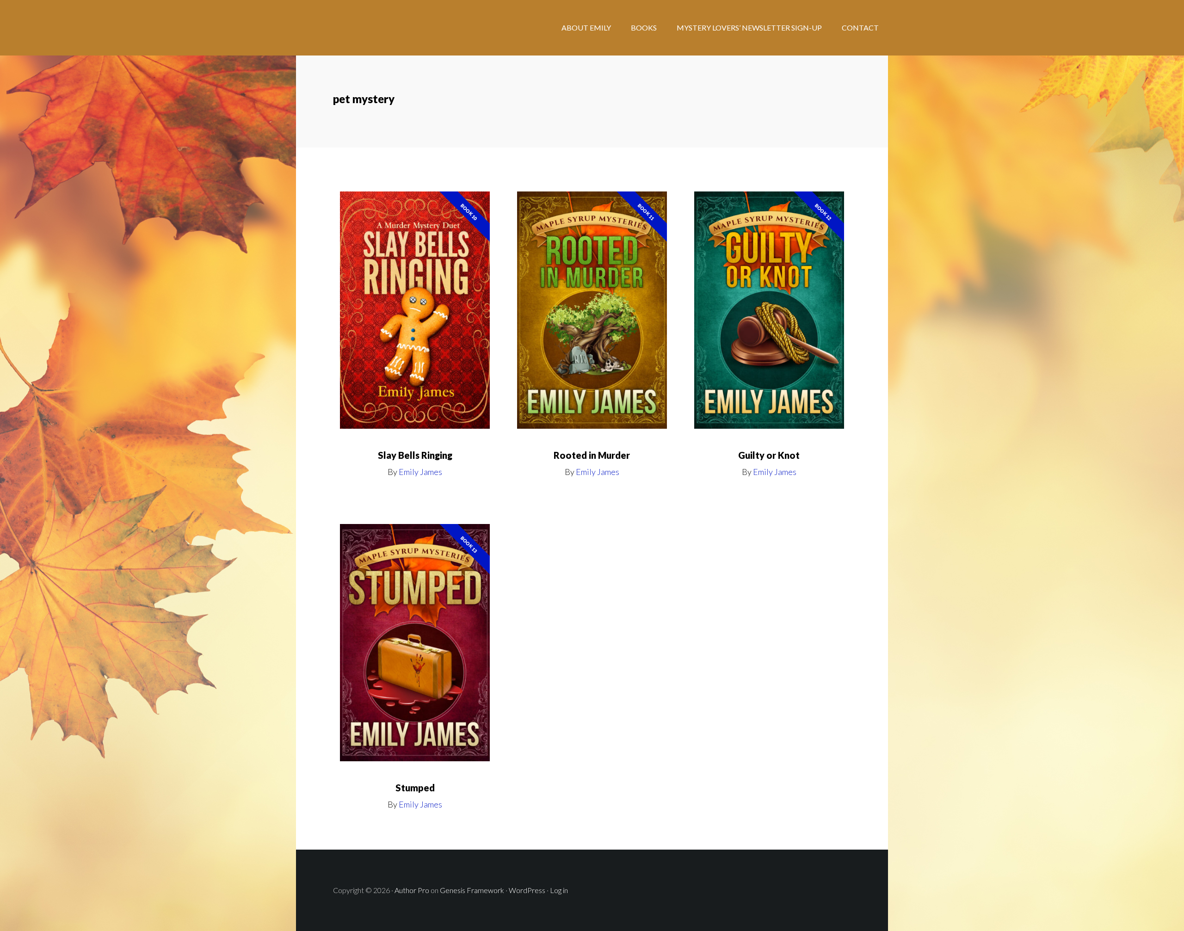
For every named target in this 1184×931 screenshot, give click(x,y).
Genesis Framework (472, 890)
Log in (559, 890)
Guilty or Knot (769, 455)
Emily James (420, 472)
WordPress (527, 890)
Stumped (415, 787)
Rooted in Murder (592, 455)
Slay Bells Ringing (415, 455)
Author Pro (412, 890)
